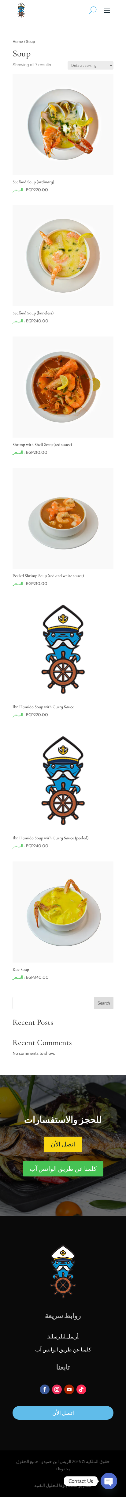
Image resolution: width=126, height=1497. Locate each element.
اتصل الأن (63, 1144)
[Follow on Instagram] (57, 1389)
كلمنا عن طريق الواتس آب (63, 1168)
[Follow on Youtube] (69, 1389)
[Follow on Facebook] (45, 1389)
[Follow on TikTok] (81, 1389)
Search (104, 1003)
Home (18, 41)
